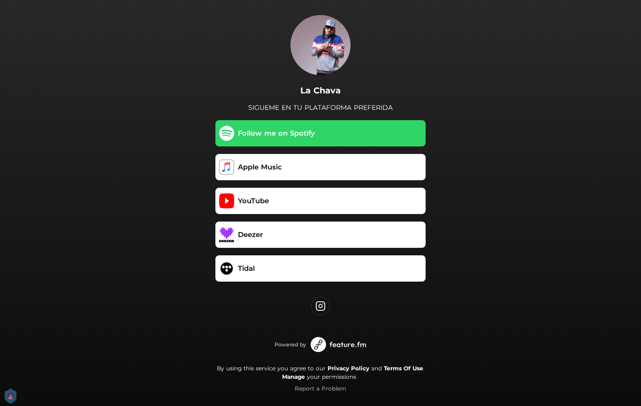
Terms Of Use (403, 368)
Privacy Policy (348, 368)
